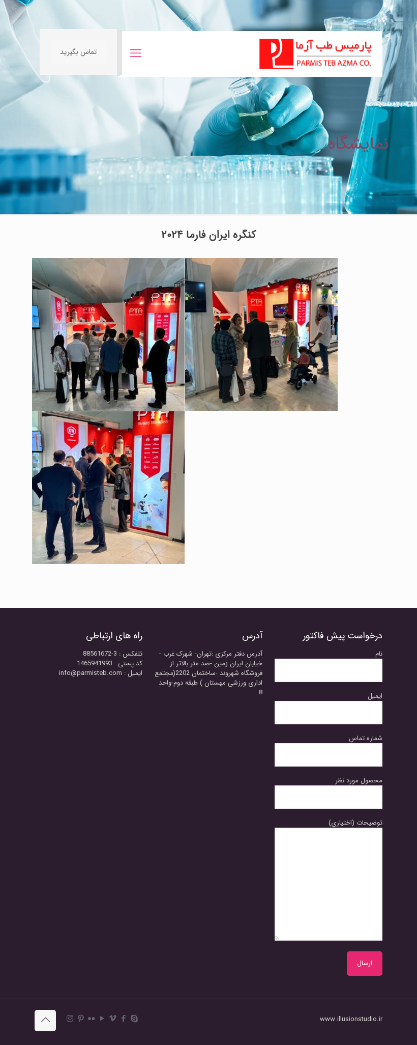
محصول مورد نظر (358, 781)
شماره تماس (365, 738)
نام (378, 654)
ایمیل (375, 696)
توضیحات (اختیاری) (355, 823)
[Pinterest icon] (80, 1019)
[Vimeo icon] (112, 1019)
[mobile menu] (135, 54)
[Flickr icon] (91, 1019)
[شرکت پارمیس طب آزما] (315, 54)
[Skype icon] (134, 1019)
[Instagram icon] (70, 1019)
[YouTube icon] (102, 1019)
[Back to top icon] (45, 1020)
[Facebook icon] (123, 1019)
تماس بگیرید (78, 52)
